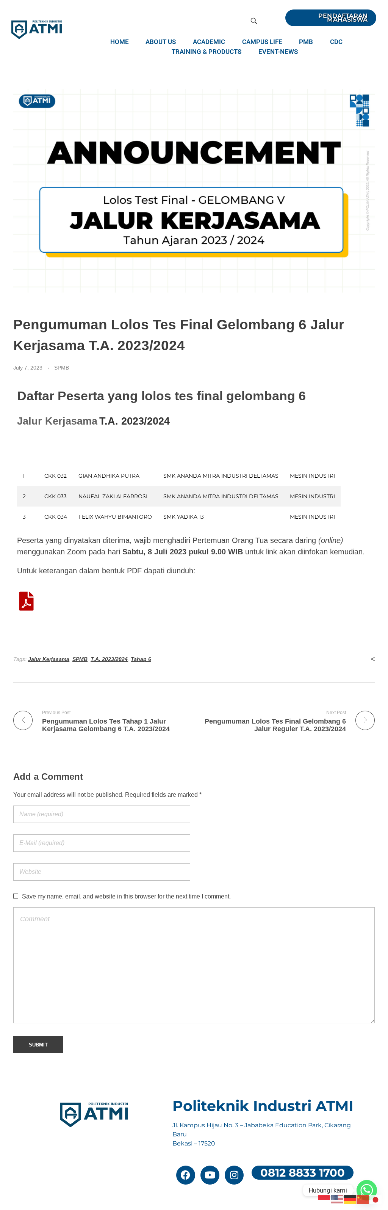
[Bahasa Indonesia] (324, 1199)
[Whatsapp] (367, 1190)
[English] (337, 1199)
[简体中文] (363, 1199)
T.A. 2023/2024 (109, 659)
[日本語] (375, 1199)
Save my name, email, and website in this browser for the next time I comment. (126, 896)
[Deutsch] (350, 1199)
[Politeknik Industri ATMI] (36, 29)
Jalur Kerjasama (48, 659)
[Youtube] (209, 1175)
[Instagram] (234, 1175)
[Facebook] (185, 1175)
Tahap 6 (141, 659)
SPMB (61, 368)
